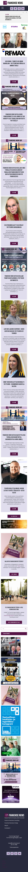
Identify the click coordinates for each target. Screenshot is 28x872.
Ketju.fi (6, 825)
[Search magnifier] (26, 629)
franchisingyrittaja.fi (9, 615)
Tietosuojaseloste (14, 847)
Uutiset (3, 865)
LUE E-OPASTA (14, 574)
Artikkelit (3, 861)
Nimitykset (4, 863)
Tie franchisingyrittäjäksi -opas (14, 837)
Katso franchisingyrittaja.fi (14, 622)
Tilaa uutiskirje (6, 633)
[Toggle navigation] (2, 7)
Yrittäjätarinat (4, 867)
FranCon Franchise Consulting (12, 820)
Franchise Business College (11, 823)
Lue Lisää (14, 82)
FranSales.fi (7, 828)
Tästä (19, 566)
